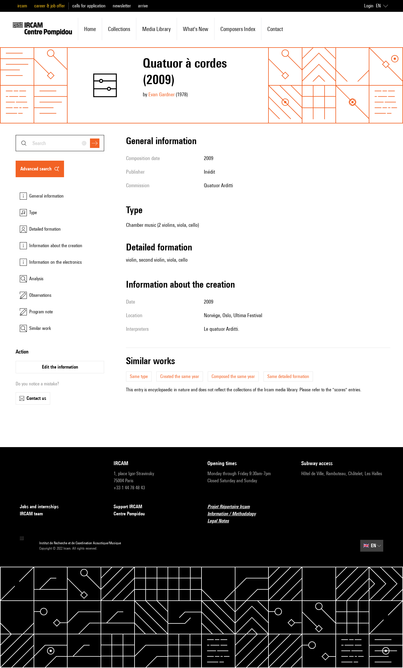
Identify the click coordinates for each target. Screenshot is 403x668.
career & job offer (49, 6)
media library (156, 29)
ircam (22, 6)
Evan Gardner (161, 94)
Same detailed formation (288, 376)
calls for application (89, 6)
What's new (195, 29)
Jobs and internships (39, 506)
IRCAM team (31, 514)
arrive (143, 6)
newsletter (122, 6)
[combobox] (60, 143)
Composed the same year (233, 376)
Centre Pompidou (129, 514)
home (90, 29)
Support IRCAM (128, 506)
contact (275, 29)
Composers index (237, 29)
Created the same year (179, 376)
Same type (139, 376)
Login (368, 6)
